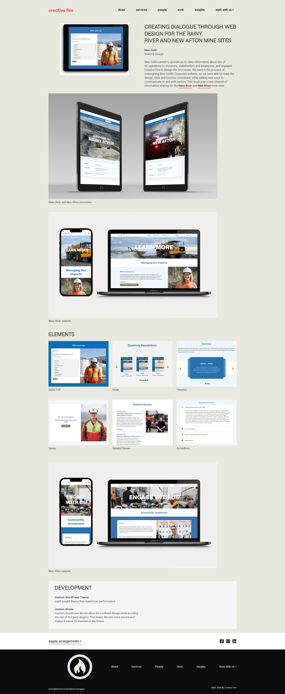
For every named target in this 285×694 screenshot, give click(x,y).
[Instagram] (228, 641)
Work (181, 9)
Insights (200, 9)
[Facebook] (222, 641)
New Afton (204, 85)
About (121, 9)
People (162, 9)
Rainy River (185, 85)
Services (141, 9)
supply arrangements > (64, 641)
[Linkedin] (234, 641)
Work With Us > (225, 9)
